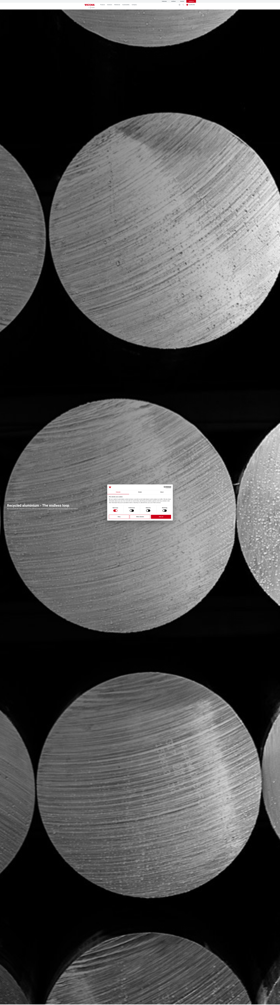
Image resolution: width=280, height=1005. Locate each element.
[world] (179, 5)
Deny (119, 516)
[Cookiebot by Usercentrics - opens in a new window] (164, 487)
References (117, 4)
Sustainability (125, 4)
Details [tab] (140, 492)
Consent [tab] (118, 492)
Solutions (109, 4)
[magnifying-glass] (183, 5)
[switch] (132, 511)
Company (134, 4)
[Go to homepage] (89, 6)
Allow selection (140, 516)
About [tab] (161, 492)
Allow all (161, 516)
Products (102, 4)
